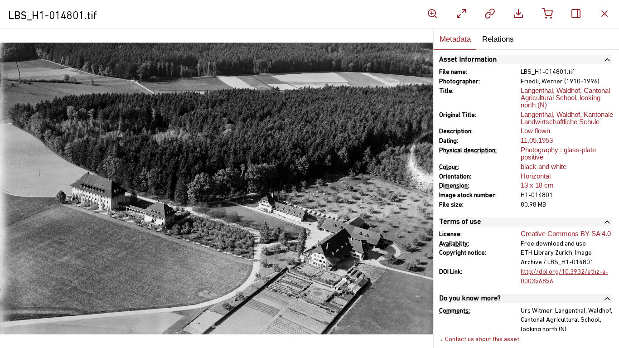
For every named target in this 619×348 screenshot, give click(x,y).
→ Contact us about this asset (478, 339)
